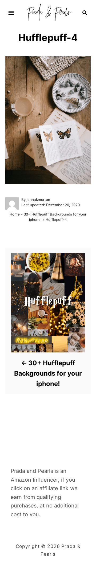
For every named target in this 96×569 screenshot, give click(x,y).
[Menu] (11, 12)
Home (15, 214)
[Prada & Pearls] (48, 12)
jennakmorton (38, 199)
